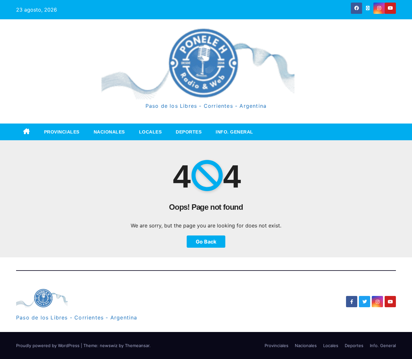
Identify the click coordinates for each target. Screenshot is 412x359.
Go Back (206, 241)
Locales (150, 131)
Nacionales (109, 131)
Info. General (234, 131)
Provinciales (62, 131)
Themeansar (137, 345)
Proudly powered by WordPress (48, 345)
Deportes (188, 131)
